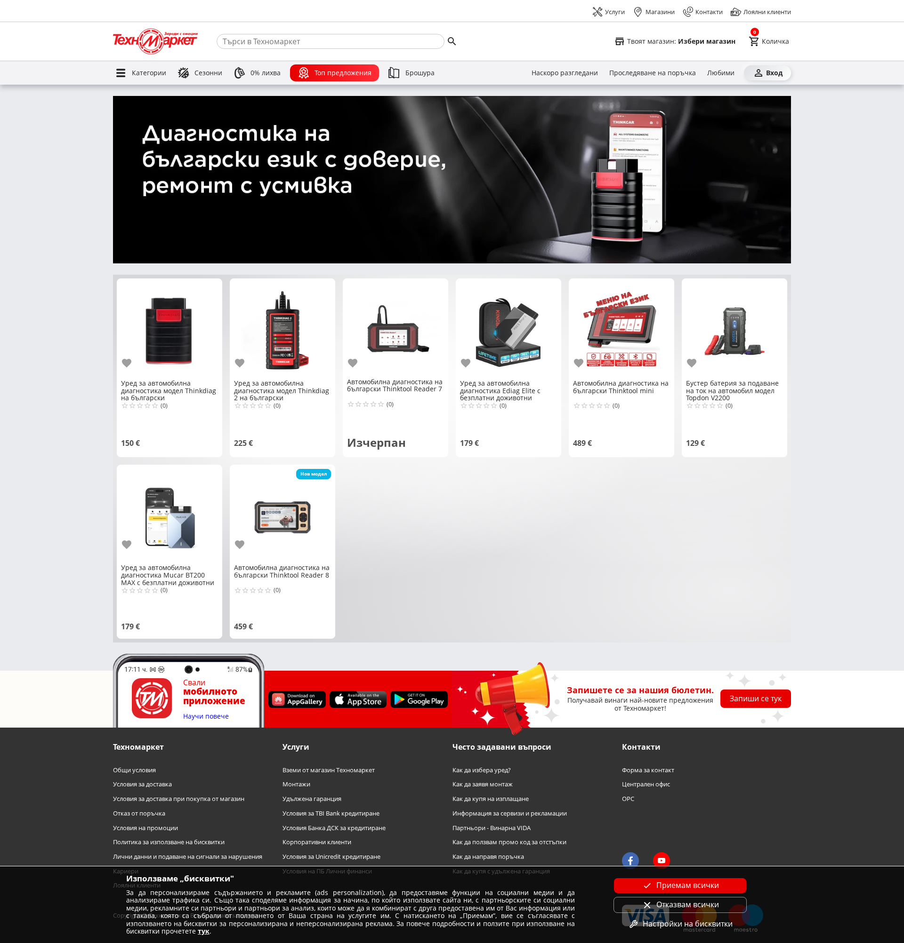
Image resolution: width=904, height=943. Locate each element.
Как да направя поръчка (488, 856)
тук (204, 931)
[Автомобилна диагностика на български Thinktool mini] (621, 328)
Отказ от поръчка (139, 813)
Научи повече (206, 717)
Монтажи (296, 784)
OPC (628, 798)
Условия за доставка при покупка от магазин (178, 798)
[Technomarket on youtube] (661, 860)
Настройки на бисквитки (688, 924)
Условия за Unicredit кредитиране (331, 856)
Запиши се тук (756, 698)
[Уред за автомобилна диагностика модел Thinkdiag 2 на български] (282, 328)
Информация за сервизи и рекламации (509, 813)
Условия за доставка (142, 784)
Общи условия (134, 770)
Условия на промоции (145, 828)
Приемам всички (687, 885)
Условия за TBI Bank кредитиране (330, 813)
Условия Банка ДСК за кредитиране (334, 828)
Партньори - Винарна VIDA (491, 828)
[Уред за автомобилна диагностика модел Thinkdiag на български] (169, 328)
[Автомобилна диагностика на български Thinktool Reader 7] (395, 327)
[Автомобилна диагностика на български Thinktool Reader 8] (282, 513)
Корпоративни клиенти (316, 842)
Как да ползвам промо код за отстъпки (509, 842)
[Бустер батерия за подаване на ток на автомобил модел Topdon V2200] (734, 328)
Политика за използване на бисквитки (169, 842)
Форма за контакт (648, 770)
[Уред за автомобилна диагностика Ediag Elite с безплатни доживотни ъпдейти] (508, 328)
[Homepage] (155, 41)
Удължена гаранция (311, 798)
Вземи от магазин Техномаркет (328, 770)
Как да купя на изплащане (490, 798)
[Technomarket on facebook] (630, 860)
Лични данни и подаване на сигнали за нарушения (187, 856)
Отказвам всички (687, 904)
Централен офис (646, 784)
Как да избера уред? (481, 770)
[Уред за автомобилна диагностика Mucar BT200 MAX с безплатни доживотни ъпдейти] (169, 513)
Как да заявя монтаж (482, 784)
